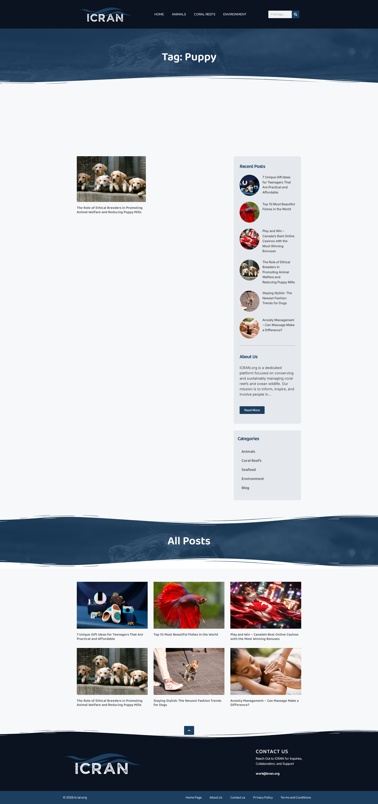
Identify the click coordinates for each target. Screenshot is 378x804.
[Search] (295, 14)
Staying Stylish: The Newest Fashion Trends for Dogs (277, 298)
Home (159, 14)
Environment (234, 14)
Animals (179, 14)
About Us (216, 797)
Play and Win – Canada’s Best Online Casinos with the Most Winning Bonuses (278, 241)
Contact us (237, 797)
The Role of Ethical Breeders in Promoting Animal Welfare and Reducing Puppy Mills (110, 210)
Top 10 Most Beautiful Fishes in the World (186, 634)
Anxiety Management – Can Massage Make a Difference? (278, 325)
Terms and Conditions (296, 797)
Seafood (249, 470)
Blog (245, 488)
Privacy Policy (263, 797)
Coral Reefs (204, 14)
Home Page (194, 797)
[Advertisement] (189, 114)
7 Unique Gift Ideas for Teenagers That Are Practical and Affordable (110, 637)
